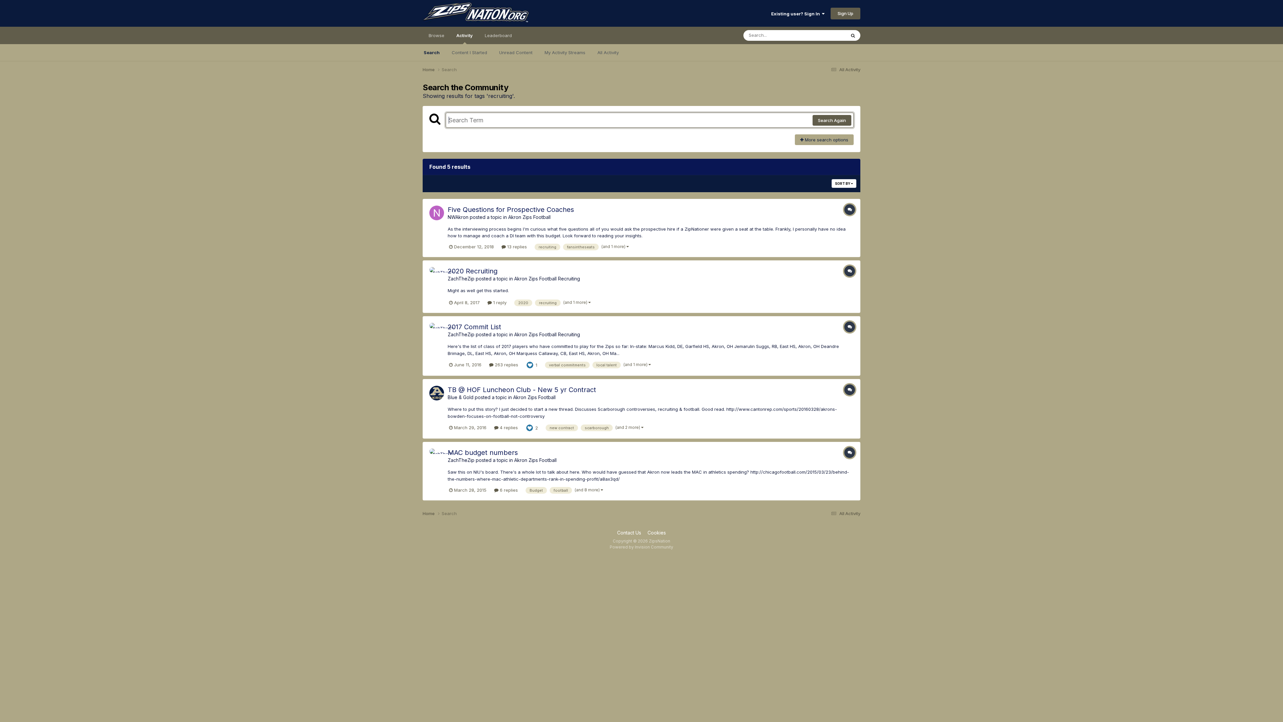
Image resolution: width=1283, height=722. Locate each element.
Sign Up (845, 13)
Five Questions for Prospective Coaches (511, 210)
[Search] (853, 35)
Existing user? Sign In (796, 13)
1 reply (499, 302)
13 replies (516, 246)
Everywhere (825, 35)
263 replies (505, 364)
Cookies (657, 532)
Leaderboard (498, 35)
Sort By (843, 184)
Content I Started (469, 52)
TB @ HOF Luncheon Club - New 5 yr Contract (522, 390)
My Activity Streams (565, 52)
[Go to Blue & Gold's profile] (436, 393)
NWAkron (458, 217)
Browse (436, 35)
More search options (826, 139)
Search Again (832, 120)
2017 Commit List (474, 327)
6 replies (508, 490)
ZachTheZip (461, 278)
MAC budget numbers (483, 453)
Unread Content (516, 52)
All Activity (608, 52)
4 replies (508, 427)
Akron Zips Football (529, 217)
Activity (464, 35)
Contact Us (629, 532)
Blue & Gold (460, 397)
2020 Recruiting (472, 271)
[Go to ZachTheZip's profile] (436, 274)
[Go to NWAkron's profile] (436, 213)
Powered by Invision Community (641, 547)
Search (432, 52)
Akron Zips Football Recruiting (547, 278)
